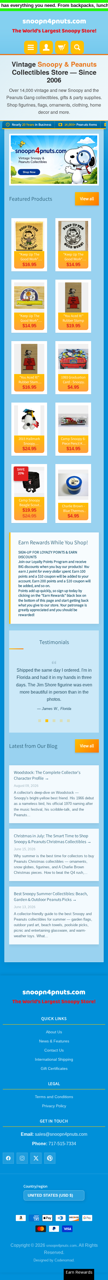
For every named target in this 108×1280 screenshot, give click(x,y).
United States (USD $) (50, 1195)
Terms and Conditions (54, 1096)
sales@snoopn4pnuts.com (61, 1134)
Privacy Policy (54, 1106)
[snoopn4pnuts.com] (54, 26)
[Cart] (61, 47)
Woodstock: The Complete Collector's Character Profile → (47, 775)
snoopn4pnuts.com (61, 1245)
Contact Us (54, 1050)
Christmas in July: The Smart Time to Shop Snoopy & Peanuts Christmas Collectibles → (52, 838)
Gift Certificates (54, 1068)
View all (87, 199)
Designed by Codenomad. (54, 1260)
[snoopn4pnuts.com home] (54, 1002)
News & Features (54, 1041)
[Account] (46, 47)
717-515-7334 (62, 1143)
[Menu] (30, 47)
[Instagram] (22, 1158)
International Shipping (54, 1059)
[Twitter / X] (36, 1158)
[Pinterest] (49, 1158)
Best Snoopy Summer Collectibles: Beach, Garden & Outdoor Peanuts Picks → (51, 896)
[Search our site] (77, 47)
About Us (54, 1032)
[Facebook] (8, 1158)
